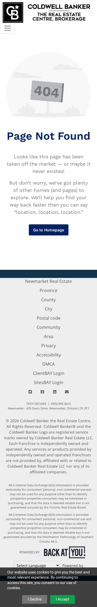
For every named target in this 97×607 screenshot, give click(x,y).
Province (48, 290)
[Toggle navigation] (7, 28)
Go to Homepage (48, 230)
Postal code (48, 318)
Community (48, 327)
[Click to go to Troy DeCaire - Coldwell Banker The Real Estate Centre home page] (46, 12)
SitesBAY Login (48, 382)
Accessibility (48, 355)
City (48, 309)
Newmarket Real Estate (48, 281)
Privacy (48, 346)
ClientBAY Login (48, 373)
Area (48, 336)
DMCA (48, 364)
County (48, 300)
